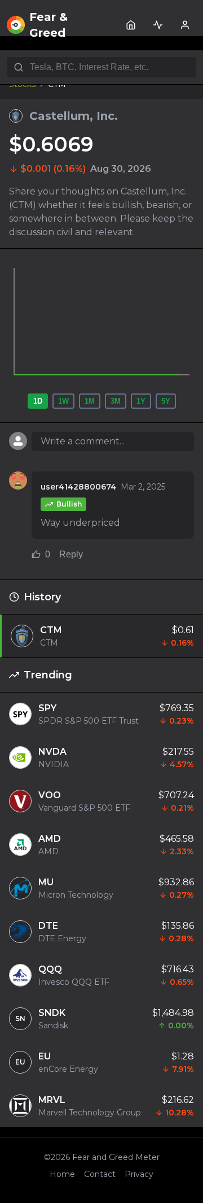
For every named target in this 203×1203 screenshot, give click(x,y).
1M (90, 401)
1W (63, 401)
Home (62, 1174)
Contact (100, 1174)
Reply (71, 554)
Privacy (139, 1174)
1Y (140, 401)
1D (37, 401)
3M (116, 401)
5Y (165, 401)
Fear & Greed (48, 25)
